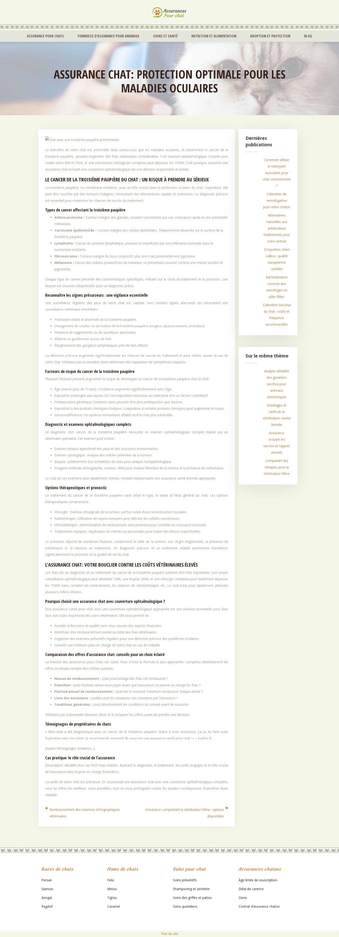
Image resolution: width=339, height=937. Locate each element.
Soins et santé (165, 36)
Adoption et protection (270, 36)
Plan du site (169, 933)
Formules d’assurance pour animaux (108, 36)
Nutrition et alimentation (213, 36)
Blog (308, 36)
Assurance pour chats (45, 36)
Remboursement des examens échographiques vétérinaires (84, 812)
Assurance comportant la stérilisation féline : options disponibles (185, 812)
